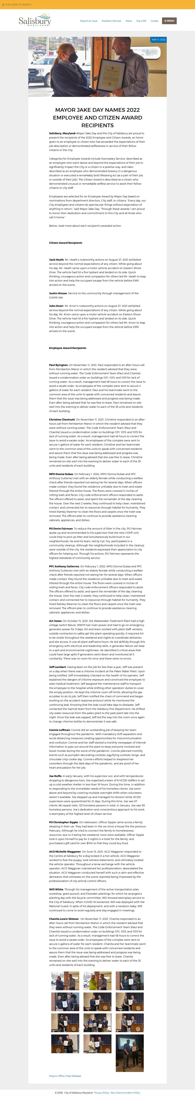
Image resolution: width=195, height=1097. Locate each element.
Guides (154, 21)
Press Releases (73, 1076)
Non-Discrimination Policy (125, 1092)
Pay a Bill (141, 21)
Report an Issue (88, 21)
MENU (170, 20)
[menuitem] (89, 21)
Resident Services (111, 21)
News (129, 21)
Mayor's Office (56, 1076)
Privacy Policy (101, 1092)
